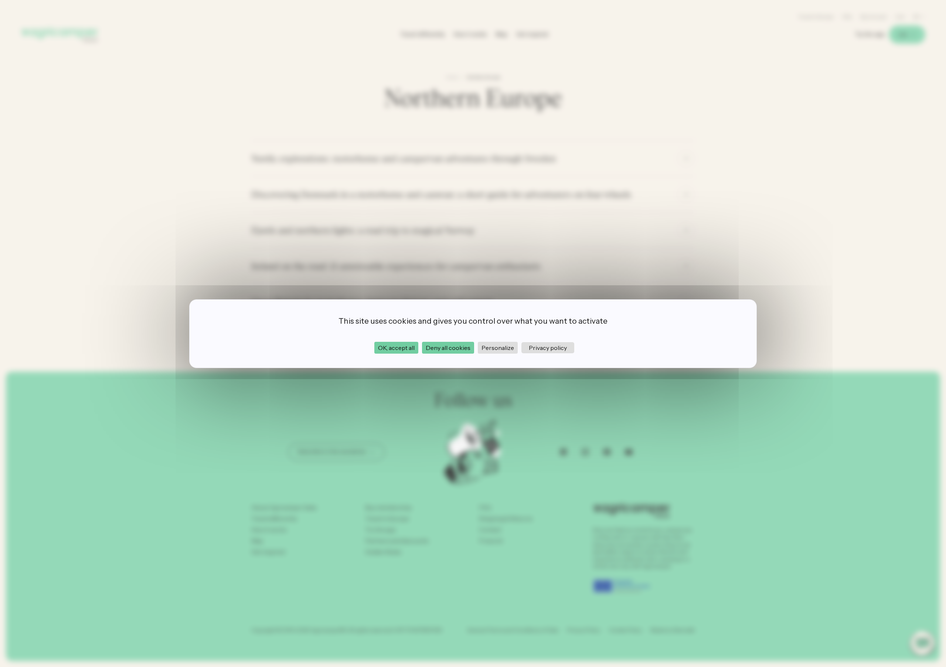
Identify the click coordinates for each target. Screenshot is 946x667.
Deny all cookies (448, 347)
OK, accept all (396, 347)
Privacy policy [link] (548, 347)
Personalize (497, 347)
